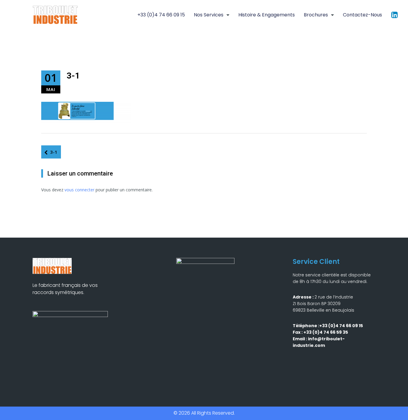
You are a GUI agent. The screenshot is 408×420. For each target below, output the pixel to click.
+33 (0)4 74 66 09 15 (161, 14)
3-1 (53, 152)
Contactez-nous (362, 14)
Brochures (316, 14)
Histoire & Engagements (266, 14)
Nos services (208, 14)
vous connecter (79, 190)
